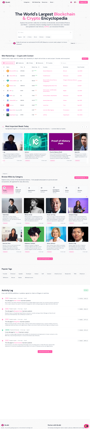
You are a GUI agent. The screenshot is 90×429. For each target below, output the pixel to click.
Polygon (65, 80)
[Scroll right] (86, 127)
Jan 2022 (80, 110)
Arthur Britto (46, 91)
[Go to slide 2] (86, 196)
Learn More (69, 43)
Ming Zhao (17, 321)
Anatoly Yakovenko (47, 100)
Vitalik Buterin (46, 75)
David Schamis (18, 342)
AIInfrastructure (29, 277)
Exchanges (48, 37)
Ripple (64, 90)
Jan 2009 (80, 71)
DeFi (24, 37)
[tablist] (28, 63)
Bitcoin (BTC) (13, 71)
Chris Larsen (46, 90)
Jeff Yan (45, 114)
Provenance (66, 110)
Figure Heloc (13, 110)
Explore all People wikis (44, 258)
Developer (28, 274)
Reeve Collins (46, 80)
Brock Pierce (53, 80)
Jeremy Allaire (46, 95)
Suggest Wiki (83, 2)
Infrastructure (58, 274)
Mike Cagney (51, 110)
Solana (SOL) (13, 100)
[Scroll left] (82, 127)
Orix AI (17, 332)
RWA (75, 274)
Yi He (55, 85)
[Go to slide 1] (85, 196)
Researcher (68, 274)
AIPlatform (5, 277)
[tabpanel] (45, 91)
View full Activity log (44, 351)
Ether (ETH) (12, 75)
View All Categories (80, 177)
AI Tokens (30, 37)
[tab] (8, 63)
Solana (65, 100)
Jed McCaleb (53, 90)
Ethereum (41, 37)
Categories (26, 2)
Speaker (21, 274)
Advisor (36, 274)
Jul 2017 (80, 85)
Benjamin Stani (18, 311)
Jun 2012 (80, 90)
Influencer (82, 274)
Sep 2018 (80, 95)
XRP (11, 90)
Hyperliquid (12, 114)
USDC (11, 95)
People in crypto (12, 298)
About (51, 2)
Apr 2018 (80, 100)
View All (84, 58)
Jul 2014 (80, 75)
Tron (11, 105)
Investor (49, 274)
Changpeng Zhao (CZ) (48, 85)
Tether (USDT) (13, 80)
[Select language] (76, 2)
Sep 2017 (80, 105)
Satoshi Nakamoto (47, 71)
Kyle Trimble (17, 300)
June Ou (45, 110)
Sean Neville (54, 95)
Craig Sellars (46, 81)
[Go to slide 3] (87, 196)
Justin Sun (45, 105)
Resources (44, 2)
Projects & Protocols (14, 329)
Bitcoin (35, 37)
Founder (5, 274)
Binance (12, 85)
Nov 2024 (80, 114)
